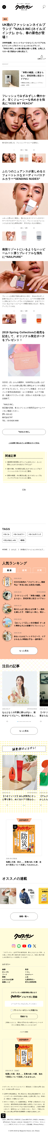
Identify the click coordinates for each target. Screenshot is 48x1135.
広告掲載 (29, 1124)
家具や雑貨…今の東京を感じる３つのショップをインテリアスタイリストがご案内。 (24, 477)
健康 (3, 969)
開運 (3, 977)
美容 (5, 19)
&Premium (6, 1122)
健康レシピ (6, 982)
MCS (11, 1124)
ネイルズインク (35, 534)
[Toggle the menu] (4, 7)
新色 (22, 540)
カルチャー (29, 974)
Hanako (41, 1119)
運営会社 (29, 1087)
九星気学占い (30, 979)
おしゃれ (5, 972)
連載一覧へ (24, 916)
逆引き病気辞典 (31, 982)
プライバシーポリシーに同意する (25, 1010)
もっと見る (24, 651)
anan (4, 1119)
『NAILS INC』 (24, 432)
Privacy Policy (38, 1124)
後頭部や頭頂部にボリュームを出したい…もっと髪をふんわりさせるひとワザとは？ (24, 463)
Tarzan (13, 1122)
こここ (6, 1124)
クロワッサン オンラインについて (13, 1087)
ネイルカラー (19, 534)
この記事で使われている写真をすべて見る (24, 443)
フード (4, 974)
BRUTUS (10, 1119)
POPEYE (18, 1119)
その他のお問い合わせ (13, 1089)
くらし (27, 972)
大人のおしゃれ (10, 540)
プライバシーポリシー (29, 1022)
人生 (26, 977)
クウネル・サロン (38, 1122)
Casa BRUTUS (27, 1119)
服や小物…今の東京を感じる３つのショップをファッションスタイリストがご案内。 (24, 470)
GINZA (35, 1119)
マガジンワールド (19, 1124)
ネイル (6, 534)
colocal (19, 1122)
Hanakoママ (28, 1122)
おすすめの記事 (8, 979)
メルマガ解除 (24, 1032)
